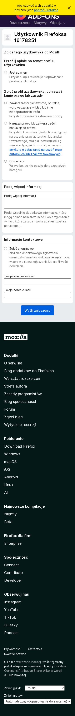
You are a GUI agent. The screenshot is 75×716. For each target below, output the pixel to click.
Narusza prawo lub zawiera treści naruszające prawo (32, 126)
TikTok (10, 617)
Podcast (11, 633)
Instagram (12, 602)
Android (11, 477)
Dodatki (11, 355)
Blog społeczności (20, 401)
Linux (8, 485)
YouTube (11, 609)
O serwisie (13, 363)
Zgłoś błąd (13, 417)
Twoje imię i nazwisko (20, 276)
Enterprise (12, 543)
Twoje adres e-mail (18, 290)
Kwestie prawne (15, 654)
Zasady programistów (23, 394)
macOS (10, 461)
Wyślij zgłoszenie (37, 310)
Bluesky (11, 625)
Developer (13, 580)
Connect (11, 565)
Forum (9, 409)
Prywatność (12, 649)
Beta (8, 522)
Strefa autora (15, 386)
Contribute (13, 572)
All (6, 492)
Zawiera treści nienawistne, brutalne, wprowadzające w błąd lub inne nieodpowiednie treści (34, 107)
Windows (12, 454)
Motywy (40, 23)
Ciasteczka (34, 649)
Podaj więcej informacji (20, 196)
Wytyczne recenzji (20, 424)
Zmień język (12, 688)
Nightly (10, 514)
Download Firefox (19, 446)
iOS (7, 469)
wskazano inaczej (28, 662)
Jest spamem (18, 72)
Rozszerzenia (20, 23)
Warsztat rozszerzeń (22, 378)
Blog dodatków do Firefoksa (29, 371)
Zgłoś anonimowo (21, 248)
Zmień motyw (13, 695)
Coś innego (17, 161)
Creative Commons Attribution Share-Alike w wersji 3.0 (35, 670)
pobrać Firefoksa (46, 10)
